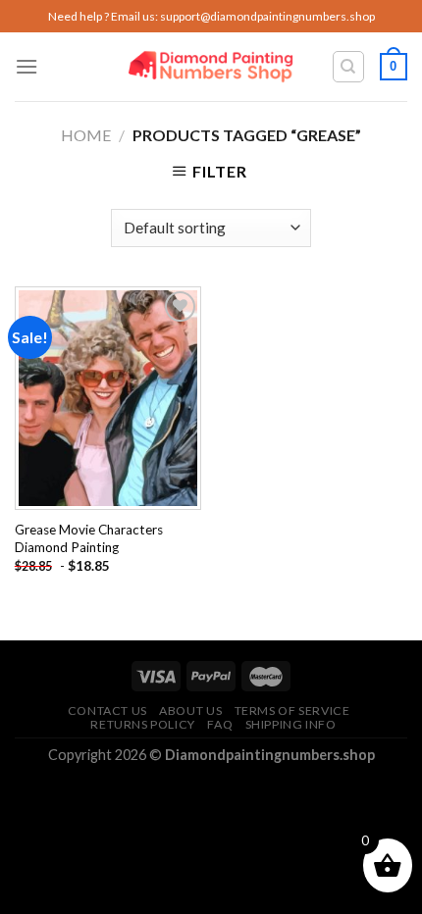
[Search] (349, 66)
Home (86, 135)
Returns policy (142, 724)
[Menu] (26, 66)
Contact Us (107, 710)
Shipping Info (291, 724)
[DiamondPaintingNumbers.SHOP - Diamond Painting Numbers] (211, 67)
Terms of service (292, 710)
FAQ (220, 724)
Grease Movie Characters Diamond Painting (89, 538)
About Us (190, 710)
